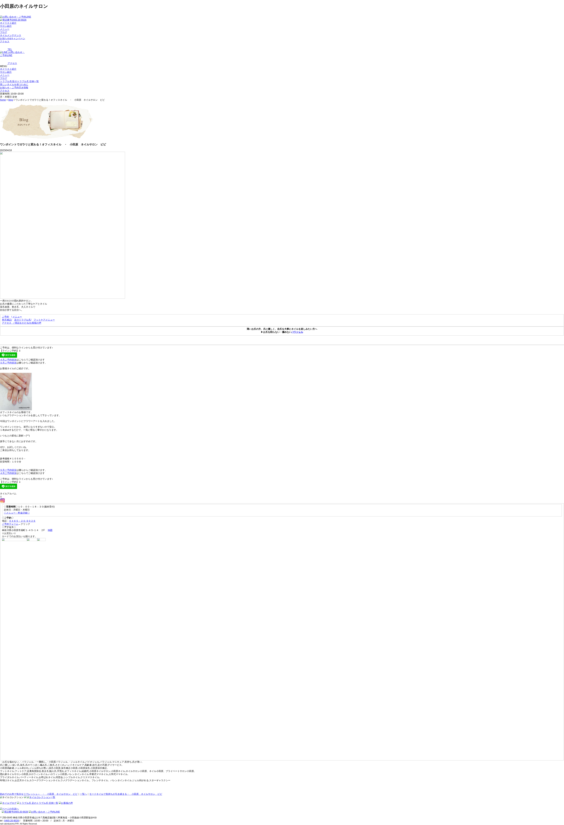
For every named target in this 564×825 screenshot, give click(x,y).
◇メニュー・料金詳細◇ (17, 513)
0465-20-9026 (11, 820)
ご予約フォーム (10, 524)
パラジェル (297, 332)
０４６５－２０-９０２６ (22, 521)
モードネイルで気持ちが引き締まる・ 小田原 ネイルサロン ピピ (125, 794)
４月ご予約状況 (8, 359)
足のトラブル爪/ (22, 320)
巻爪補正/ (7, 320)
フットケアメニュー (44, 320)
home (3, 100)
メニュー (4, 75)
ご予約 (5, 316)
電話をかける (22, 323)
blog (10, 100)
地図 (50, 530)
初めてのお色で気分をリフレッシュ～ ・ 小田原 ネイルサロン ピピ (39, 794)
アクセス (6, 323)
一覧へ (83, 794)
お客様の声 (35, 323)
